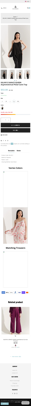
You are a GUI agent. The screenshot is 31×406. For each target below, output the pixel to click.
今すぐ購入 (15, 130)
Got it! (4, 403)
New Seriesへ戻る (16, 356)
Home (14, 16)
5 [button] (18, 347)
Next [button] (29, 74)
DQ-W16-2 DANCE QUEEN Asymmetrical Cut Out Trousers (15, 340)
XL (14, 101)
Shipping (14, 383)
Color (2, 105)
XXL (18, 101)
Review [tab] (19, 151)
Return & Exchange (15, 380)
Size (2, 98)
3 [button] (15, 347)
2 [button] (16, 80)
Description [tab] (11, 151)
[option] (15, 327)
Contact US (15, 373)
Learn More (18, 402)
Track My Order (15, 385)
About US (14, 370)
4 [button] (17, 347)
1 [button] (14, 80)
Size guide (4, 135)
